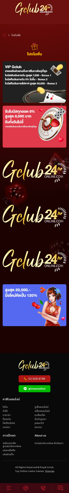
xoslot (6, 427)
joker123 (39, 423)
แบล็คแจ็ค (39, 415)
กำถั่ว (5, 411)
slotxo (38, 427)
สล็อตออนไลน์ (42, 411)
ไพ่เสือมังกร (9, 423)
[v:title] (4, 34)
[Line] (26, 488)
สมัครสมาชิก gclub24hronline (12, 444)
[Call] (43, 488)
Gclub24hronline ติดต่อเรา (48, 443)
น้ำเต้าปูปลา (40, 419)
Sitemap (49, 471)
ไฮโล (5, 407)
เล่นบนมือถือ (9, 450)
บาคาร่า (6, 415)
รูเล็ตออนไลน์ (41, 407)
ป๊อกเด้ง (7, 419)
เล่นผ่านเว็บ (8, 454)
